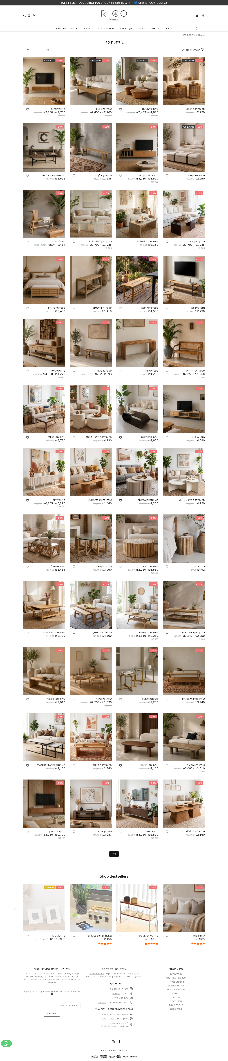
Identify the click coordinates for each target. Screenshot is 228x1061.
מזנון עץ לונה (58, 500)
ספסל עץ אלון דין (103, 175)
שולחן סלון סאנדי (103, 566)
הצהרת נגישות (176, 1005)
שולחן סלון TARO (149, 765)
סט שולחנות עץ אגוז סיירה (52, 175)
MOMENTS (58, 935)
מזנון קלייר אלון (197, 307)
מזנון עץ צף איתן (57, 831)
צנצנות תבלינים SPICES (100, 935)
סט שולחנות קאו (150, 699)
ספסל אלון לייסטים (102, 307)
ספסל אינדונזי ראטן (195, 370)
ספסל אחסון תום (196, 175)
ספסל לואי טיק (58, 241)
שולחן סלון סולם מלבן (147, 632)
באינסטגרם (115, 989)
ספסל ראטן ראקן (149, 307)
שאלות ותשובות (96, 973)
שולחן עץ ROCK (150, 109)
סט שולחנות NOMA (148, 500)
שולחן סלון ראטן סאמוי (193, 632)
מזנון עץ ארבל (105, 831)
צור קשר (102, 1002)
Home (201, 35)
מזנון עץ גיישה (151, 831)
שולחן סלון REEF (103, 109)
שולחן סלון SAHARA (147, 241)
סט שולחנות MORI (195, 831)
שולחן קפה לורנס (149, 437)
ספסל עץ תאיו (151, 370)
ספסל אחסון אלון (56, 307)
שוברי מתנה (176, 974)
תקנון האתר (176, 1001)
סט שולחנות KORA (102, 765)
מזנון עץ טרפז (58, 370)
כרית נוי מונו (199, 935)
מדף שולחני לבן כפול (147, 935)
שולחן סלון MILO (56, 437)
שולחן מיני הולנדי (57, 566)
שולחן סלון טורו (150, 566)
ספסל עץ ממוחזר (103, 370)
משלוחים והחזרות (176, 989)
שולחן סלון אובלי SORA (100, 500)
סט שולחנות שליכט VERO (192, 500)
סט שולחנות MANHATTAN (51, 765)
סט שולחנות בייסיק (102, 632)
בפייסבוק (116, 993)
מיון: (47, 50)
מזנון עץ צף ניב (58, 109)
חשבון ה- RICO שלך (176, 978)
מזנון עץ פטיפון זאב (148, 175)
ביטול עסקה (176, 1009)
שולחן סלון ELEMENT (100, 241)
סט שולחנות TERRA (194, 109)
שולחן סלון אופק (197, 241)
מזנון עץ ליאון (198, 437)
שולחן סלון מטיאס (196, 765)
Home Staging (176, 981)
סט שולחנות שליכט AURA (98, 437)
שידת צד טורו (198, 566)
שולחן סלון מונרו (104, 699)
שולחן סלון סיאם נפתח (54, 632)
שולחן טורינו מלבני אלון (193, 699)
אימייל (117, 998)
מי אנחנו (176, 993)
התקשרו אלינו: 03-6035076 (115, 1014)
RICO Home (114, 15)
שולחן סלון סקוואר (56, 699)
